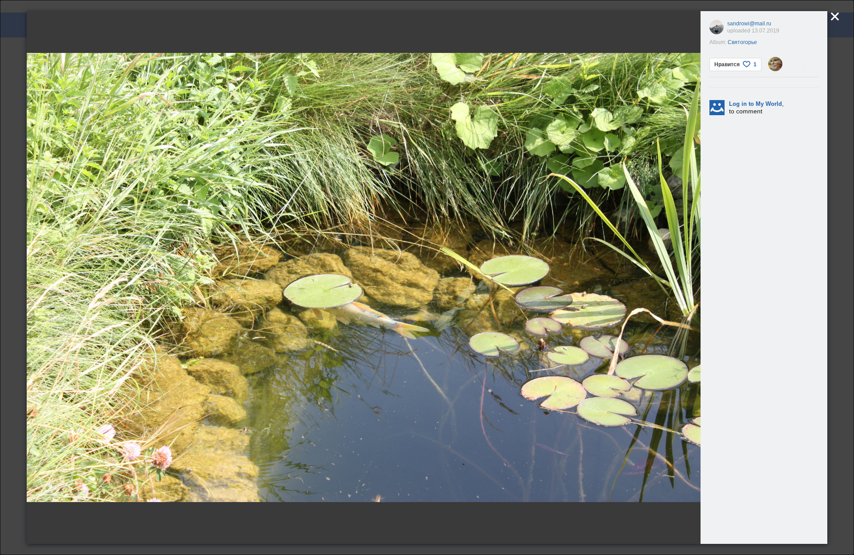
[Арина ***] (775, 64)
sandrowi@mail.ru (749, 23)
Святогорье (742, 42)
